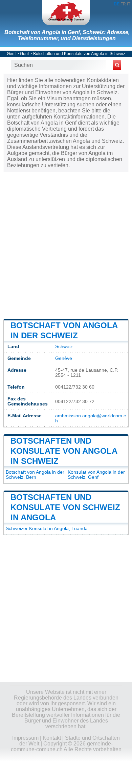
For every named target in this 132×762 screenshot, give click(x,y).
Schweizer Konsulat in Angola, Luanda (47, 528)
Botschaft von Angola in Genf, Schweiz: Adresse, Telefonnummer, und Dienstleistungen (67, 35)
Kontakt (52, 738)
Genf (11, 53)
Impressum (25, 738)
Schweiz (64, 346)
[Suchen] (117, 65)
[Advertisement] (66, 245)
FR (123, 4)
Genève (63, 358)
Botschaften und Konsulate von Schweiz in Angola (65, 507)
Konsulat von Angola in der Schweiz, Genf (96, 475)
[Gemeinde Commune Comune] (66, 12)
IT (128, 4)
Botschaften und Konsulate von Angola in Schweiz (79, 53)
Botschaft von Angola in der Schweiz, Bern (35, 475)
